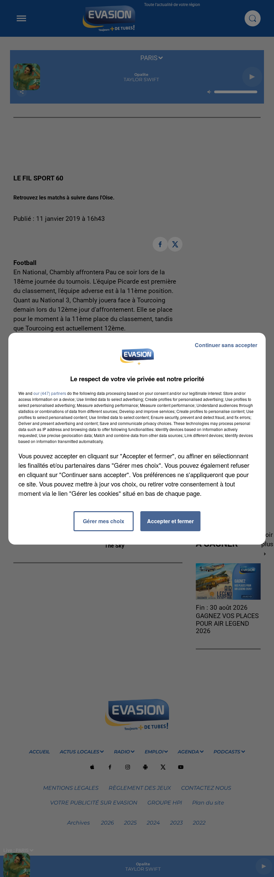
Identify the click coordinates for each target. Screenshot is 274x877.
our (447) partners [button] (49, 393)
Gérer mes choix (103, 521)
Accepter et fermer (170, 521)
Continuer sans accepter (226, 345)
